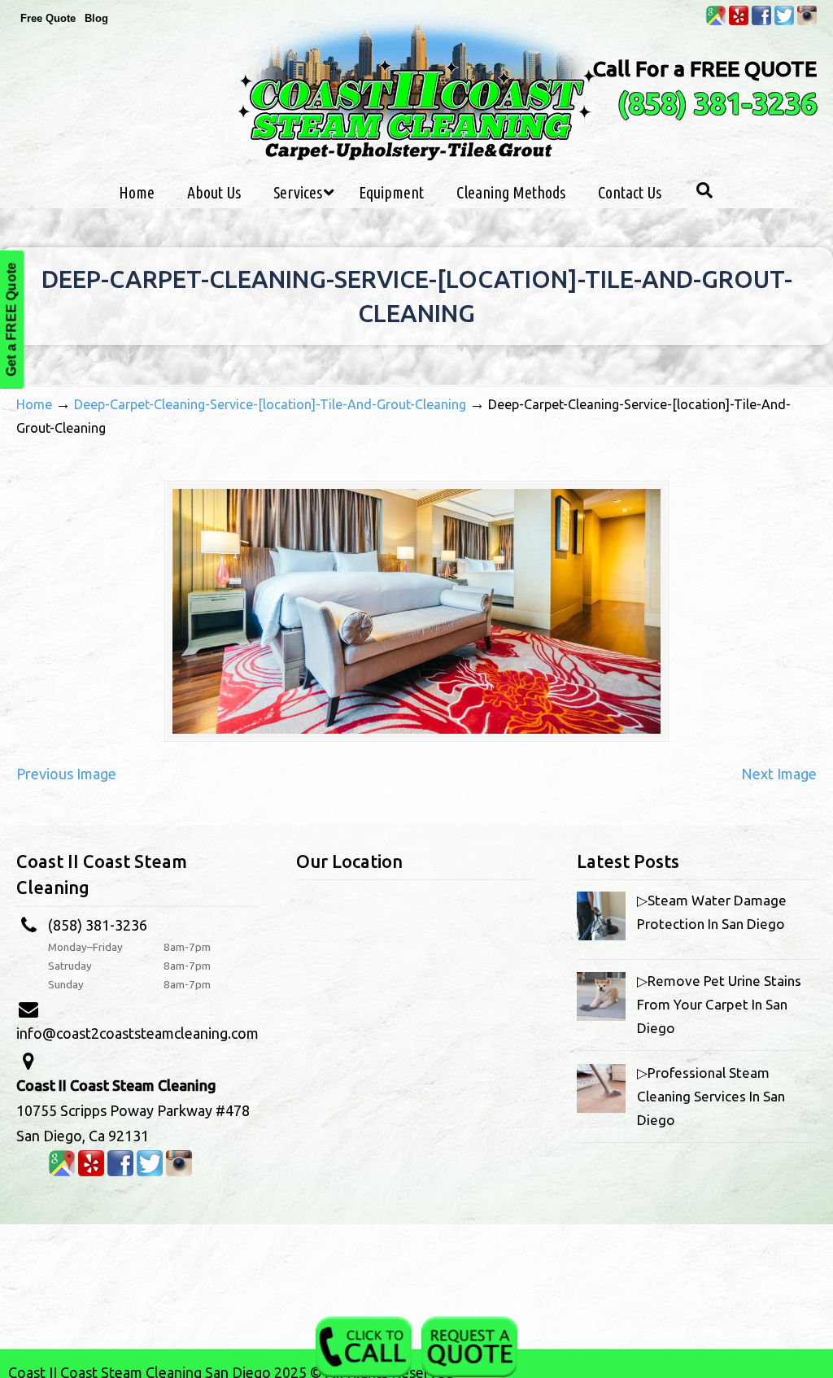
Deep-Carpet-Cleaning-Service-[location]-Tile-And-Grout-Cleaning (270, 404)
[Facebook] (761, 21)
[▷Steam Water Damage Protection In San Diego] (601, 935)
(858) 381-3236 (717, 103)
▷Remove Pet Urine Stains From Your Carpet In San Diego (719, 1004)
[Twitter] (784, 21)
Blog (96, 18)
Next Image (779, 773)
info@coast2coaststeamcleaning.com (137, 1033)
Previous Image (66, 773)
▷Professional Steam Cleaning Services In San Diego (711, 1096)
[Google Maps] (716, 21)
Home (34, 404)
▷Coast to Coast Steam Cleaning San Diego (416, 88)
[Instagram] (807, 21)
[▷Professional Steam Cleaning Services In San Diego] (601, 1107)
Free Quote (48, 18)
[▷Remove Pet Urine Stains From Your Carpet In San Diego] (601, 1015)
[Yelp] (738, 21)
